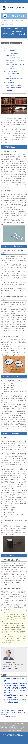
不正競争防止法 (5, 43)
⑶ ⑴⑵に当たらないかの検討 (14, 68)
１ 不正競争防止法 (10, 50)
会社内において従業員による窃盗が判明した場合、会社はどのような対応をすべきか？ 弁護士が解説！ (13, 712)
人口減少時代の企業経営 (9, 716)
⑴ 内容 (9, 76)
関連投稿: (9, 90)
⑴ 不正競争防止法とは (13, 53)
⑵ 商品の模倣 (11, 55)
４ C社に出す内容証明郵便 (12, 73)
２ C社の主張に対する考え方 (13, 57)
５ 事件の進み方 (10, 82)
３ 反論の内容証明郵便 (11, 71)
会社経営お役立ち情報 (16, 43)
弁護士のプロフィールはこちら (11, 668)
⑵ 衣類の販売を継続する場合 (14, 87)
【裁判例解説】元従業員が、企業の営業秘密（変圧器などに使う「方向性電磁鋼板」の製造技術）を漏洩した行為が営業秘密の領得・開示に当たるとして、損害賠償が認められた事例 (15, 688)
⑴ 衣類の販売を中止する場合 (14, 85)
